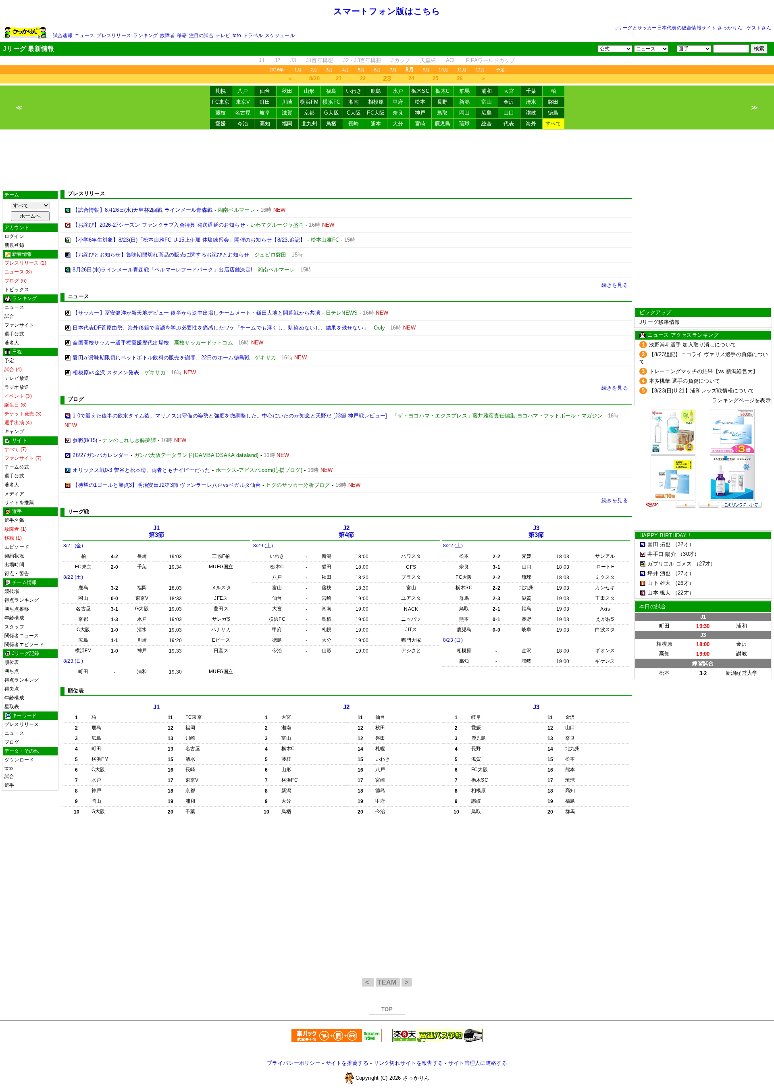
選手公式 (14, 334)
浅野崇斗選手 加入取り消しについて (693, 345)
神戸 (420, 113)
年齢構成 (14, 618)
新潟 (464, 102)
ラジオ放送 (16, 387)
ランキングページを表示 (741, 400)
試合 (9, 316)
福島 (331, 91)
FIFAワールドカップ (490, 60)
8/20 (314, 78)
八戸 (242, 91)
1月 (297, 69)
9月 (426, 69)
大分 (398, 124)
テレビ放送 (16, 378)
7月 (393, 69)
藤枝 (220, 113)
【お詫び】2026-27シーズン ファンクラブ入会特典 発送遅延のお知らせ (159, 225)
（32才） (683, 544)
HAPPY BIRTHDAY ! (664, 535)
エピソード (16, 547)
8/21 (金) (73, 546)
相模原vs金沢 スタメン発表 (106, 372)
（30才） (688, 554)
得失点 (11, 689)
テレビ (223, 35)
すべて (553, 124)
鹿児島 (443, 124)
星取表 (11, 706)
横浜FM (309, 102)
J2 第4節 (346, 531)
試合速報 (63, 35)
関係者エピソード (24, 644)
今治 (242, 124)
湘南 (353, 102)
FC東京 (220, 102)
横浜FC (331, 102)
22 (363, 78)
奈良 (398, 113)
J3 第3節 (536, 531)
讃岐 (531, 113)
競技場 (11, 591)
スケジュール (279, 35)
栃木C (442, 91)
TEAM (387, 982)
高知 (265, 124)
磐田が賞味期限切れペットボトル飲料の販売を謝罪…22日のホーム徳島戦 (161, 358)
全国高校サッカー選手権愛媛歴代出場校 (121, 343)
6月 (377, 69)
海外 (531, 124)
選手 (9, 785)
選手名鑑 (14, 520)
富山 (486, 102)
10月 (443, 69)
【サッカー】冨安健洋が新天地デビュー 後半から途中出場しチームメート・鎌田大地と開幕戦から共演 (196, 313)
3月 (329, 69)
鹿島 (375, 91)
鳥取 (442, 113)
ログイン (14, 236)
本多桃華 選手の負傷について (684, 381)
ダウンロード (19, 760)
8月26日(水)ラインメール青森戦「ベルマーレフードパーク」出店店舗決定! (162, 270)
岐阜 (265, 113)
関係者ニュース (21, 635)
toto (237, 35)
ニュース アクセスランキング (683, 335)
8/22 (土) (73, 577)
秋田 (287, 91)
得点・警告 (16, 573)
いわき (354, 91)
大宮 (509, 91)
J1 (262, 60)
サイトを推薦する (347, 1063)
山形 (309, 91)
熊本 (375, 124)
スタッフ (14, 627)
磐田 (553, 102)
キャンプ (14, 431)
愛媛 (220, 124)
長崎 (353, 124)
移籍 (182, 35)
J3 (293, 60)
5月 (361, 69)
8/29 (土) (263, 546)
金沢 (509, 102)
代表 (509, 124)
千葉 (531, 91)
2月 (313, 69)
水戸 (398, 91)
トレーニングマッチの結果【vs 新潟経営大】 (703, 371)
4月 (345, 69)
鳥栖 (331, 124)
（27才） (705, 564)
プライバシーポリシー (293, 1063)
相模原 (376, 102)
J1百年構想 (319, 60)
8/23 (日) (73, 661)
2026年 (276, 69)
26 (460, 78)
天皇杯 (428, 60)
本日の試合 (652, 606)
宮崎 (420, 124)
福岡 (287, 124)
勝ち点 (11, 671)
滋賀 (287, 113)
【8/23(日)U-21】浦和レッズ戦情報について (702, 391)
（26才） (683, 583)
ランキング (145, 35)
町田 (265, 102)
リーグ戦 (78, 512)
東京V (243, 102)
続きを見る (614, 285)
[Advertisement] (387, 160)
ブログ (11, 742)
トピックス (16, 289)
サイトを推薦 (19, 502)
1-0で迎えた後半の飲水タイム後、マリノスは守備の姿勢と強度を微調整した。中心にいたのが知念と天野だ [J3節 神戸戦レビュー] (230, 416)
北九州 (310, 124)
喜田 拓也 (658, 544)
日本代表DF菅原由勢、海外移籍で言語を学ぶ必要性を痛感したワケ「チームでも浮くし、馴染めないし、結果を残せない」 (220, 328)
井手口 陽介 (661, 554)
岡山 (464, 113)
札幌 (220, 91)
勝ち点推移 (16, 609)
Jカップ (400, 60)
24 (411, 78)
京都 (309, 113)
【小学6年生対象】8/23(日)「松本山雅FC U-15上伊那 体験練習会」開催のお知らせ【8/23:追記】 (189, 240)
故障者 (167, 35)
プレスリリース (113, 35)
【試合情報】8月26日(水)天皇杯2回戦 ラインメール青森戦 (142, 210)
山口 (509, 113)
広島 (486, 113)
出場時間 (14, 564)
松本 (420, 102)
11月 (462, 69)
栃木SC (420, 91)
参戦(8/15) (85, 440)
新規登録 (14, 245)
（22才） (683, 593)
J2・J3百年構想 (362, 60)
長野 (442, 102)
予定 (500, 69)
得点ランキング (21, 600)
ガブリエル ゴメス (669, 564)
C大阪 (354, 113)
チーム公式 (16, 467)
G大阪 (331, 113)
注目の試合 (201, 35)
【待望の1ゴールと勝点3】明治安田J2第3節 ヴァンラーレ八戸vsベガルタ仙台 (166, 485)
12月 (480, 69)
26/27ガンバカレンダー (101, 455)
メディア (14, 494)
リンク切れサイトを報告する (408, 1063)
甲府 (398, 102)
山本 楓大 (658, 593)
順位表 (11, 662)
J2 (278, 60)
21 (339, 78)
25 (436, 78)
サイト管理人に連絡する (477, 1063)
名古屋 (243, 113)
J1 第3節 (156, 531)
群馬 (464, 91)
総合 (486, 124)
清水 (531, 102)
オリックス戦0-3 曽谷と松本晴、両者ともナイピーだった (141, 470)
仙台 (265, 91)
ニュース (84, 35)
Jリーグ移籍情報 (659, 322)
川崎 (287, 102)
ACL (451, 60)
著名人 (11, 343)
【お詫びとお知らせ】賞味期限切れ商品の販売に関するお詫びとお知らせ (161, 255)
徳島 (553, 113)
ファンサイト (19, 325)
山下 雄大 (658, 583)
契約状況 (14, 556)
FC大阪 (376, 113)
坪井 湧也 (658, 573)
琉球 (464, 124)
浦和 (486, 91)
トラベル (253, 35)
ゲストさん (759, 28)
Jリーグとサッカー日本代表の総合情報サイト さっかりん (678, 28)
